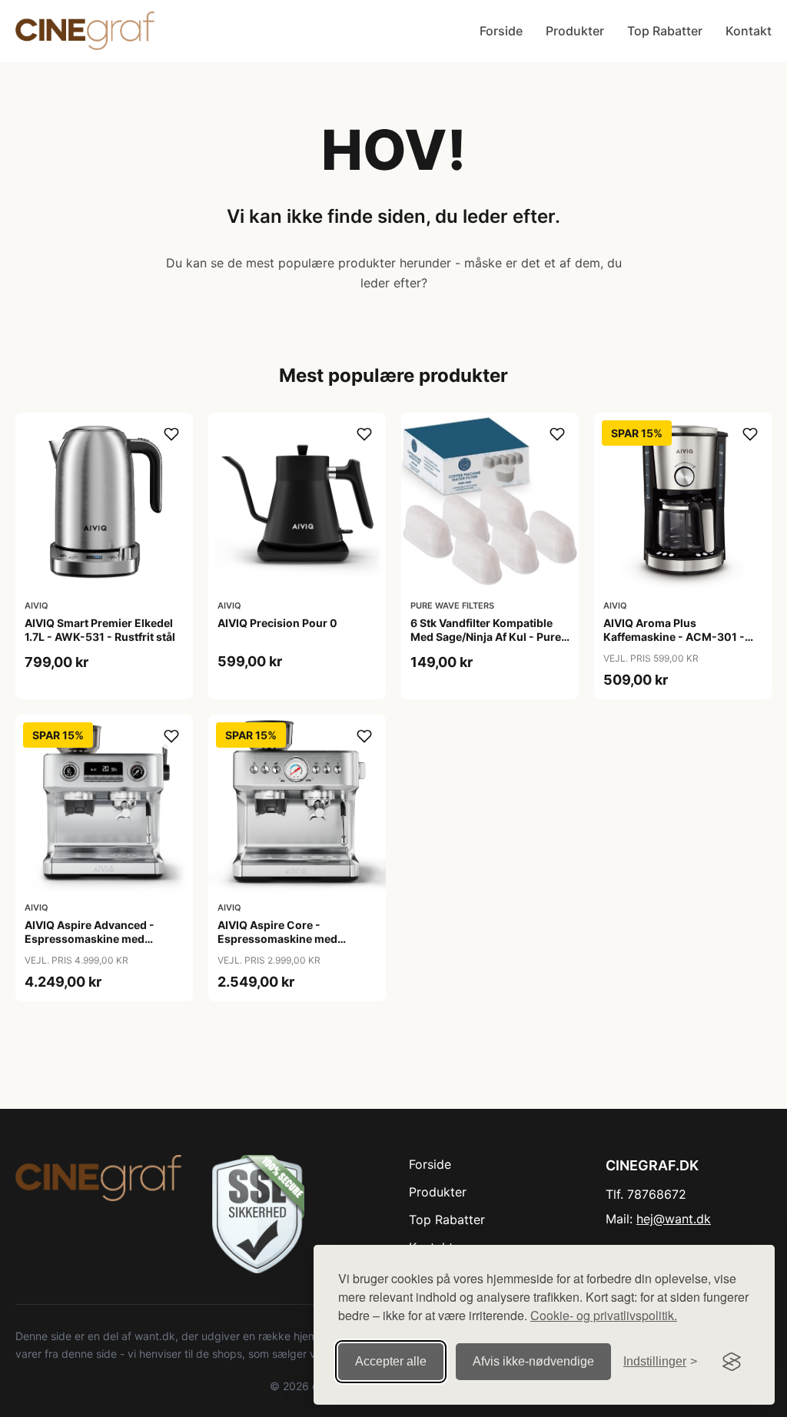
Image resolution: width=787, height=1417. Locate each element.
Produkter (575, 30)
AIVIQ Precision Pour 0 (277, 622)
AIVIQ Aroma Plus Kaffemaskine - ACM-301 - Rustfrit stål (674, 636)
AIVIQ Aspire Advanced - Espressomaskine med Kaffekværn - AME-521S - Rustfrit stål (92, 946)
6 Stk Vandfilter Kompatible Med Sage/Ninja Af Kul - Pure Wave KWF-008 (485, 636)
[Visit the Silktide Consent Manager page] (731, 1361)
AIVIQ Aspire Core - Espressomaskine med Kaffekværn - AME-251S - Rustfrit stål (285, 946)
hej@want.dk (673, 1218)
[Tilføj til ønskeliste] (171, 434)
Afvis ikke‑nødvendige (533, 1361)
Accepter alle (391, 1361)
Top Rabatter (664, 30)
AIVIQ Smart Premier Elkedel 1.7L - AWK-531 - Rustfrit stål (100, 629)
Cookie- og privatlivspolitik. (603, 1315)
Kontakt (749, 30)
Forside (501, 30)
